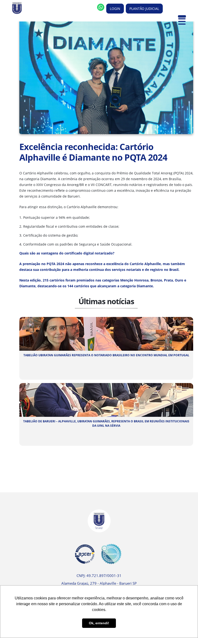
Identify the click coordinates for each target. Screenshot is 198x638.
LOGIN (115, 8)
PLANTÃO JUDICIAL (144, 8)
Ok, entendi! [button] (99, 623)
